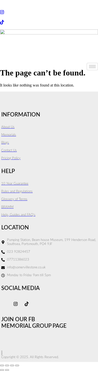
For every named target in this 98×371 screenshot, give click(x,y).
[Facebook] (49, 2)
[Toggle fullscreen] (7, 365)
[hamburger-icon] (92, 66)
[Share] (12, 365)
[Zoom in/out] (2, 365)
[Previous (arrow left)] (2, 370)
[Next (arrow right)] (7, 370)
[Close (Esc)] (17, 365)
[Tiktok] (49, 21)
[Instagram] (49, 12)
